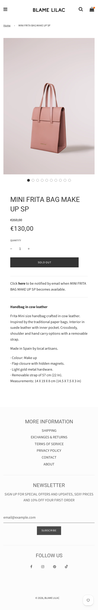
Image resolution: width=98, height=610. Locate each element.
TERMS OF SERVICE (49, 444)
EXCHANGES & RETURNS (49, 437)
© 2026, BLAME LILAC (47, 598)
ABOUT (49, 464)
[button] (28, 180)
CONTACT (49, 457)
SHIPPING (49, 430)
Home (6, 26)
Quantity (15, 240)
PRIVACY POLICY (49, 450)
